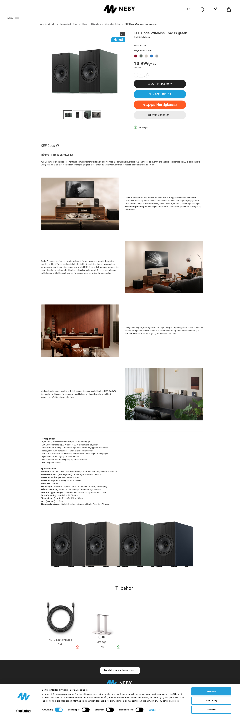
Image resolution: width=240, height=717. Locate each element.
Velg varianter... (161, 114)
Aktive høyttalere (112, 24)
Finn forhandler (160, 94)
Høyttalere (96, 24)
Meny (10, 18)
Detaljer (152, 710)
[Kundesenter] (202, 9)
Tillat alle (211, 691)
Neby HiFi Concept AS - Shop (64, 24)
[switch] (86, 710)
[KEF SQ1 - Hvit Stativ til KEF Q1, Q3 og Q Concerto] (101, 618)
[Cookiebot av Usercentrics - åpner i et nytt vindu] (23, 711)
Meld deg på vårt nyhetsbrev (120, 670)
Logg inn (215, 10)
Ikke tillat (211, 709)
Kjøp (160, 84)
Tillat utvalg (211, 700)
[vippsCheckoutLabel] (160, 105)
